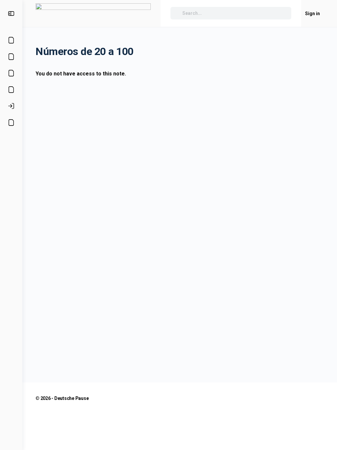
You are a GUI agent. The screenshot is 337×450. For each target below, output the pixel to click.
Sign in (312, 13)
